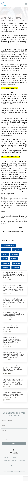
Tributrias (16, 267)
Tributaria (6, 263)
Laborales (15, 254)
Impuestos (17, 250)
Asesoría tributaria (8, 245)
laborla (5, 259)
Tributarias (16, 263)
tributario (6, 267)
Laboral (5, 254)
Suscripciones (6, 460)
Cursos (22, 457)
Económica (6, 250)
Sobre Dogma (7, 457)
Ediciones (15, 457)
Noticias (13, 259)
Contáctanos (22, 460)
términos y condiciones (19, 439)
